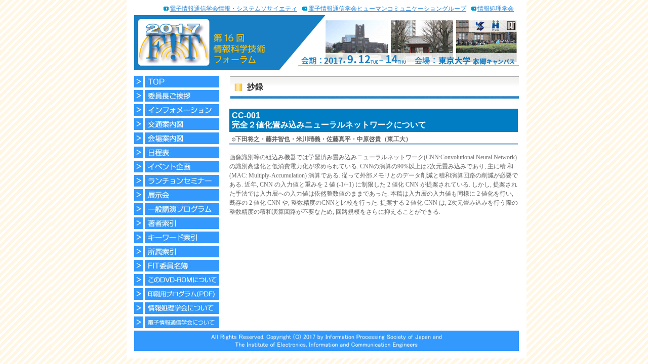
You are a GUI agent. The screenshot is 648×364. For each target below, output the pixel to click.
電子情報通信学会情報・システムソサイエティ (233, 8)
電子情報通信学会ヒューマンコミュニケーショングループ (387, 8)
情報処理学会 (495, 8)
